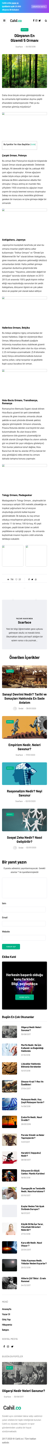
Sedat (21, 708)
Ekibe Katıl (24, 997)
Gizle (33, 144)
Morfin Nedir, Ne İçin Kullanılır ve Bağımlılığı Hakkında (32, 1048)
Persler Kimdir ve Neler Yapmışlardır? (32, 1136)
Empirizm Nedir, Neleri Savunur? (24, 747)
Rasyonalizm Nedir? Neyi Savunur (24, 793)
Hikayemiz (7, 1324)
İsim (4, 903)
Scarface (19, 46)
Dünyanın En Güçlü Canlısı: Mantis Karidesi (33, 1172)
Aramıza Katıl (39, 7)
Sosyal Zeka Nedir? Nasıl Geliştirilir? (24, 839)
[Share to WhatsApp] (35, 579)
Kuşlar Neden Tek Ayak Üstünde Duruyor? (32, 1207)
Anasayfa (6, 1309)
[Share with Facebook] (29, 579)
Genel (24, 29)
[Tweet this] (32, 579)
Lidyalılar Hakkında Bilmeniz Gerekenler (31, 1065)
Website (6, 931)
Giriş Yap (6, 1319)
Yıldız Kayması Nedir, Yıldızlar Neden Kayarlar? (34, 1262)
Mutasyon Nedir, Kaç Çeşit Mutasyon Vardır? (32, 1101)
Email (4, 917)
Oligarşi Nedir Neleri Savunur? (23, 1391)
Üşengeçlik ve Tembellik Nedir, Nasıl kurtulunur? (33, 1190)
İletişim (5, 1330)
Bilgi (9, 1368)
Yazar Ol (6, 1314)
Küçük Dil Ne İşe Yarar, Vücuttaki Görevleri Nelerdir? (32, 1227)
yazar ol (15, 3)
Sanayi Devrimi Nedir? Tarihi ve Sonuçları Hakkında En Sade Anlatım (24, 698)
